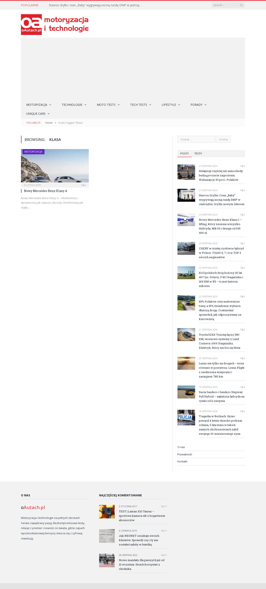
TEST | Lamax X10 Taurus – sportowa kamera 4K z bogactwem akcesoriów (142, 515)
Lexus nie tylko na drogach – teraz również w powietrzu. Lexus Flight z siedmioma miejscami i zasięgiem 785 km (221, 369)
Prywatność (184, 454)
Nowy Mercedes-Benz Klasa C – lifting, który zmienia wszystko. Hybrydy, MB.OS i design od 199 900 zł (220, 226)
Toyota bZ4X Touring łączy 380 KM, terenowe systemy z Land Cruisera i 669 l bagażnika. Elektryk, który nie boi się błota (219, 341)
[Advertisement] (133, 69)
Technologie (72, 105)
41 (165, 555)
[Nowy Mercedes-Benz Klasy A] (55, 167)
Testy (198, 153)
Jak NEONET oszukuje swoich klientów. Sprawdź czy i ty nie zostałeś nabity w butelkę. (139, 540)
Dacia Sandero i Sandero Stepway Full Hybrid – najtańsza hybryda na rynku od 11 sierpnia (221, 396)
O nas (181, 447)
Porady (196, 105)
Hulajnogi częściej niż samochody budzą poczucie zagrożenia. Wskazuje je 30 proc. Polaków (221, 175)
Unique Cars (36, 114)
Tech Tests (138, 105)
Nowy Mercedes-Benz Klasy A (45, 191)
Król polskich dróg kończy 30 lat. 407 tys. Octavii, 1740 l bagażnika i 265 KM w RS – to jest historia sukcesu (221, 279)
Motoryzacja (36, 105)
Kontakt (182, 461)
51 (165, 530)
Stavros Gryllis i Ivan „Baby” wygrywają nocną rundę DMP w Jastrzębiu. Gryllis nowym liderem (96, 5)
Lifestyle (169, 105)
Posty (184, 153)
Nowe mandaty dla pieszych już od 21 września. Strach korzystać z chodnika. (141, 564)
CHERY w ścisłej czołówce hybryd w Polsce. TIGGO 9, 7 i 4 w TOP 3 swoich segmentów (221, 253)
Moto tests (106, 105)
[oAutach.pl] (55, 23)
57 (165, 506)
